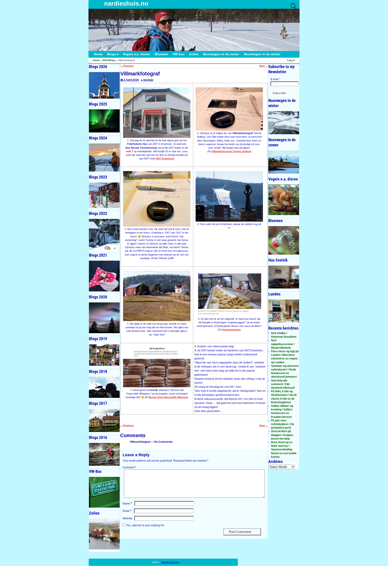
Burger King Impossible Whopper (168, 397)
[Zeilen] (104, 534)
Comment (129, 467)
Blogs (111, 54)
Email (127, 511)
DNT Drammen (164, 158)
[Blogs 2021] (104, 276)
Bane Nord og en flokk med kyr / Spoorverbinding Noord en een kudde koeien (284, 449)
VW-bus (179, 54)
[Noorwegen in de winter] (283, 122)
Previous (127, 65)
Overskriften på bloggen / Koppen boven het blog (282, 435)
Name (127, 503)
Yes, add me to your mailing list (145, 525)
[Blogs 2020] (104, 317)
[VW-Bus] (104, 492)
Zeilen (193, 54)
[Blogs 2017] (104, 420)
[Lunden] (283, 311)
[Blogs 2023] (104, 195)
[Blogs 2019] (104, 355)
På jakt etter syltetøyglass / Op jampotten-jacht (282, 424)
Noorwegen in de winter (262, 54)
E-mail (275, 79)
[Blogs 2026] (104, 85)
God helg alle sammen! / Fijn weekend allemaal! (283, 384)
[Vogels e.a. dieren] (283, 199)
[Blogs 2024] (104, 157)
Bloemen (161, 54)
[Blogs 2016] (104, 454)
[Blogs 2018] (104, 387)
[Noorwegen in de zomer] (283, 162)
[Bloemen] (283, 240)
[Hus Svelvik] (283, 277)
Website (127, 518)
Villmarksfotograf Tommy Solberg (231, 151)
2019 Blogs (108, 60)
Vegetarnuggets (231, 329)
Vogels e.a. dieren (136, 54)
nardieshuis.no (126, 3)
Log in (291, 60)
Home (98, 54)
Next (263, 65)
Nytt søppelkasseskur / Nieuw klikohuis (283, 344)
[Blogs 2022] (104, 234)
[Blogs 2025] (104, 120)
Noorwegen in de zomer (221, 54)
